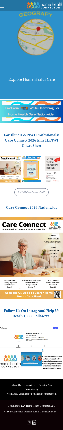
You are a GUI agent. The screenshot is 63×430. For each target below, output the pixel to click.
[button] (10, 169)
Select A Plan (45, 385)
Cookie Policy (31, 389)
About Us (16, 385)
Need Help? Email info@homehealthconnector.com (31, 393)
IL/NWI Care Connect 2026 (31, 192)
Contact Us (29, 385)
